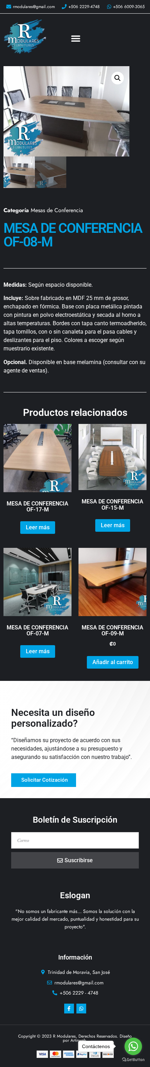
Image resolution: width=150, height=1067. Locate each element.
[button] (75, 38)
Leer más (38, 527)
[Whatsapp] (81, 1008)
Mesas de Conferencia (57, 210)
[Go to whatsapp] (133, 1046)
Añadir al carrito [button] (112, 662)
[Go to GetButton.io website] (133, 1060)
